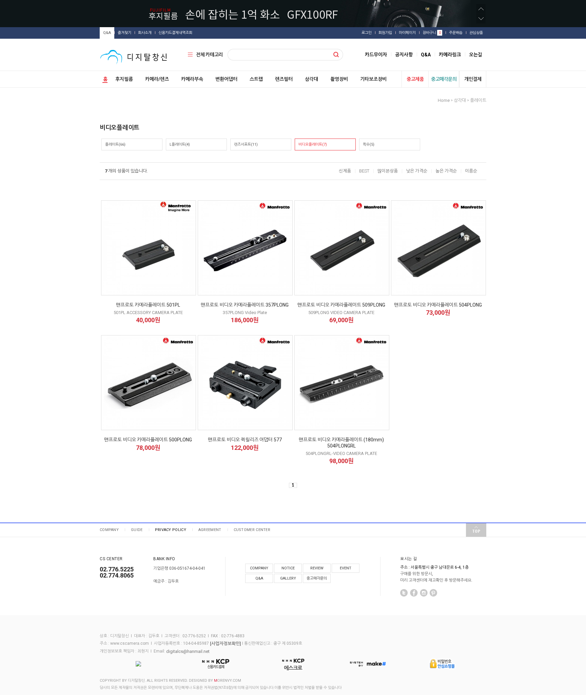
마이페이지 (407, 33)
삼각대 (311, 79)
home (444, 100)
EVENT (345, 568)
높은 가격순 (446, 170)
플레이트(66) (115, 144)
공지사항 (404, 54)
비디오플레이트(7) (312, 144)
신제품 (345, 170)
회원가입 (385, 33)
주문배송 (456, 33)
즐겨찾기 (124, 33)
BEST (364, 170)
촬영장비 (339, 79)
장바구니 (432, 33)
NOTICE (288, 568)
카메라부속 (192, 79)
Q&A (107, 33)
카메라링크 (450, 54)
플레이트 (478, 100)
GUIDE (137, 530)
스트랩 (256, 79)
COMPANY (109, 530)
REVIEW (317, 568)
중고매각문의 (443, 79)
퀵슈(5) (368, 144)
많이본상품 (387, 170)
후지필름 (124, 79)
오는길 (475, 54)
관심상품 (476, 33)
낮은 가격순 (416, 170)
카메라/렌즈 (157, 79)
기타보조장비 (373, 79)
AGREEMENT (209, 530)
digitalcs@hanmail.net (188, 651)
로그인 (367, 33)
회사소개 (145, 33)
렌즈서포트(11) (246, 144)
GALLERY (288, 578)
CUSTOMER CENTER (252, 530)
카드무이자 (376, 54)
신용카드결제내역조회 (175, 33)
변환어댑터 (226, 79)
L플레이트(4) (180, 144)
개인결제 (472, 79)
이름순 (471, 170)
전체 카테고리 (209, 54)
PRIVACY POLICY (170, 530)
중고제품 (415, 79)
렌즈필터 (284, 79)
